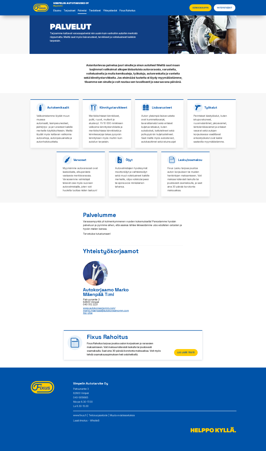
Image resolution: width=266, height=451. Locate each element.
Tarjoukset (69, 10)
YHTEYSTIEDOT (224, 7)
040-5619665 (80, 397)
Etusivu (57, 10)
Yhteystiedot (110, 10)
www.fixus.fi (79, 415)
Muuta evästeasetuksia (122, 415)
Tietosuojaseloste (98, 415)
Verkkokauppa (200, 7)
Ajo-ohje (87, 313)
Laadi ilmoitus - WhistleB (86, 420)
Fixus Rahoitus (127, 10)
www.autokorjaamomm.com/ (99, 308)
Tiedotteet (95, 10)
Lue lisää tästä (186, 352)
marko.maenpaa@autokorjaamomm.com (106, 310)
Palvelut (82, 10)
